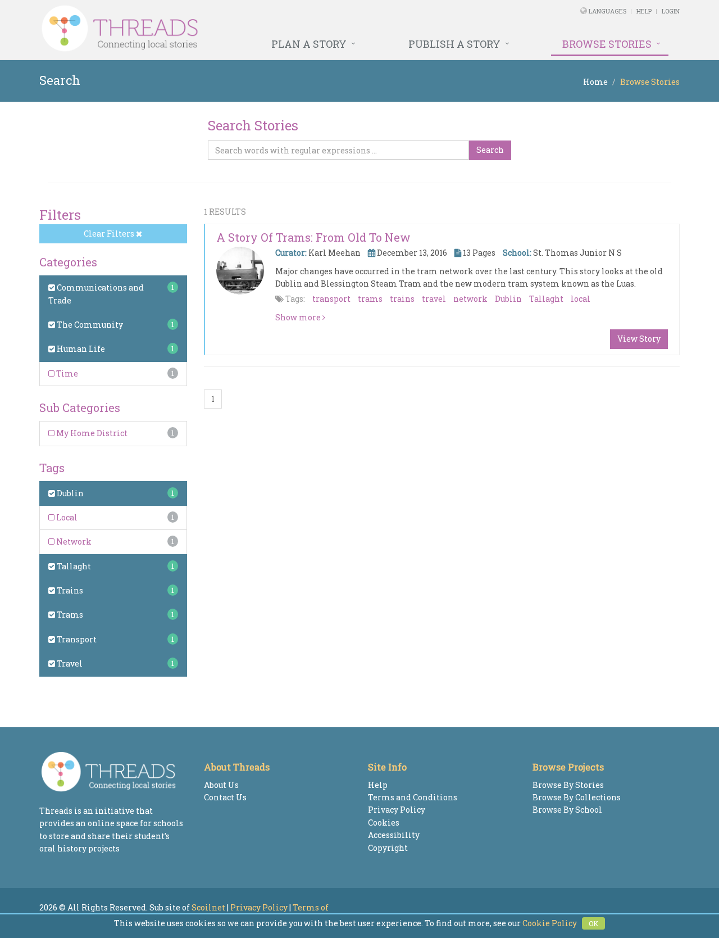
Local (66, 517)
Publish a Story (454, 44)
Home (595, 81)
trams (370, 298)
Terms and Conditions (412, 797)
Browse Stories (607, 44)
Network (73, 541)
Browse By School (567, 809)
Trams (69, 614)
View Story (639, 338)
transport (331, 298)
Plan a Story (309, 44)
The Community (89, 324)
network (470, 298)
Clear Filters (110, 233)
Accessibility (394, 835)
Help (644, 11)
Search (490, 149)
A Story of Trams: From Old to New (313, 237)
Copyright (388, 847)
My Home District (91, 433)
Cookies (383, 822)
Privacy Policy (396, 809)
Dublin (69, 493)
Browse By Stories (568, 785)
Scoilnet (208, 907)
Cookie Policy (549, 923)
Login (671, 11)
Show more (298, 317)
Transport (76, 639)
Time (66, 373)
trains (402, 298)
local (580, 298)
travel (434, 298)
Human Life (80, 348)
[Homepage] (237, 28)
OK (593, 923)
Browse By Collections (577, 797)
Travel (69, 663)
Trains (69, 590)
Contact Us (225, 797)
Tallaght (73, 566)
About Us (221, 785)
